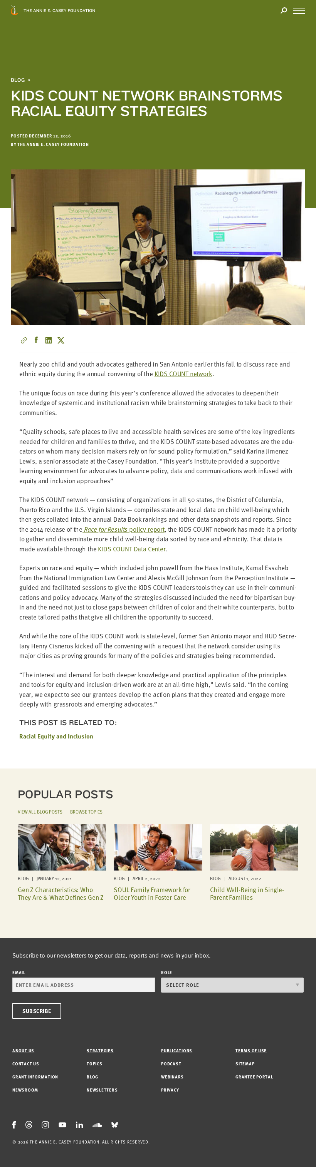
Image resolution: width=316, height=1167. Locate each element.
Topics (95, 1063)
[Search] (283, 10)
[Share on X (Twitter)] (61, 340)
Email (18, 972)
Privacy (170, 1090)
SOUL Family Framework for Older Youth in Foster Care (152, 893)
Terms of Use (251, 1050)
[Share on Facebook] (36, 340)
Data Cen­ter (131, 549)
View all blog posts (40, 811)
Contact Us (25, 1063)
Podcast (171, 1063)
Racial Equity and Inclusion (56, 736)
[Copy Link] (24, 340)
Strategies (100, 1050)
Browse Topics (86, 811)
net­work (183, 373)
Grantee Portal (254, 1076)
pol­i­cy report (124, 529)
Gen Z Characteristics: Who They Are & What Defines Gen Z (61, 893)
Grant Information (35, 1076)
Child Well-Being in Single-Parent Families (247, 893)
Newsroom (25, 1090)
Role (166, 972)
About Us (23, 1050)
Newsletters (102, 1090)
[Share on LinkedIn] (48, 340)
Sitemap (244, 1063)
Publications (176, 1050)
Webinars (172, 1076)
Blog (18, 80)
